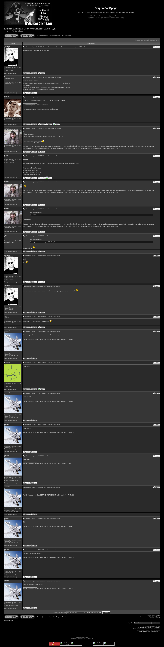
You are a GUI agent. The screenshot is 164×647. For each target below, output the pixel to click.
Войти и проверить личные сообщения (107, 17)
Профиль (91, 17)
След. (21, 31)
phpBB (78, 638)
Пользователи (103, 16)
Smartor (86, 637)
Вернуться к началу (10, 73)
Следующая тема (153, 40)
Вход (122, 17)
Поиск (95, 16)
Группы (111, 16)
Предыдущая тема (140, 40)
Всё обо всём (66, 35)
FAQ (91, 16)
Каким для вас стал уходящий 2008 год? (30, 28)
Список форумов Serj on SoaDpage (48, 35)
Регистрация (118, 16)
